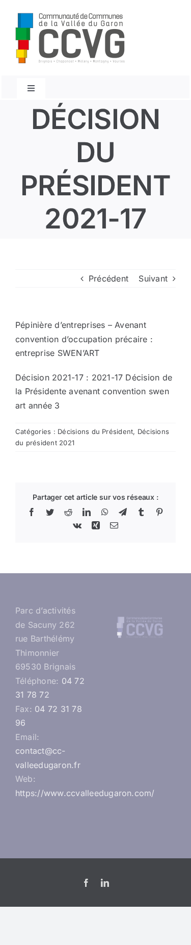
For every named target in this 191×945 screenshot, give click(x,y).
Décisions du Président (95, 431)
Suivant (153, 278)
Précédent (108, 278)
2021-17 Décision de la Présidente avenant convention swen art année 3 (93, 391)
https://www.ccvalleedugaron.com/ (85, 793)
